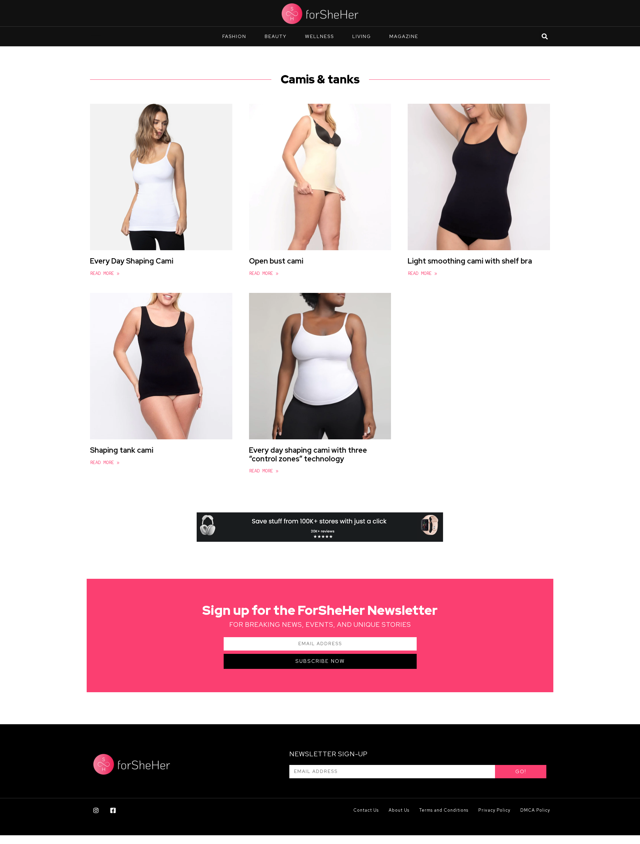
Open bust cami (276, 261)
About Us (399, 810)
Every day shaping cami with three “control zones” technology (308, 454)
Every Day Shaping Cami (131, 261)
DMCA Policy (535, 810)
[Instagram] (96, 810)
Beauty (276, 36)
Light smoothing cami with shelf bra (470, 261)
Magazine (403, 36)
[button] (544, 36)
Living (361, 36)
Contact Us (366, 810)
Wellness (319, 36)
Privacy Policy (494, 810)
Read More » (104, 273)
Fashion (234, 36)
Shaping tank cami (121, 450)
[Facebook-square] (113, 810)
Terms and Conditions (443, 810)
